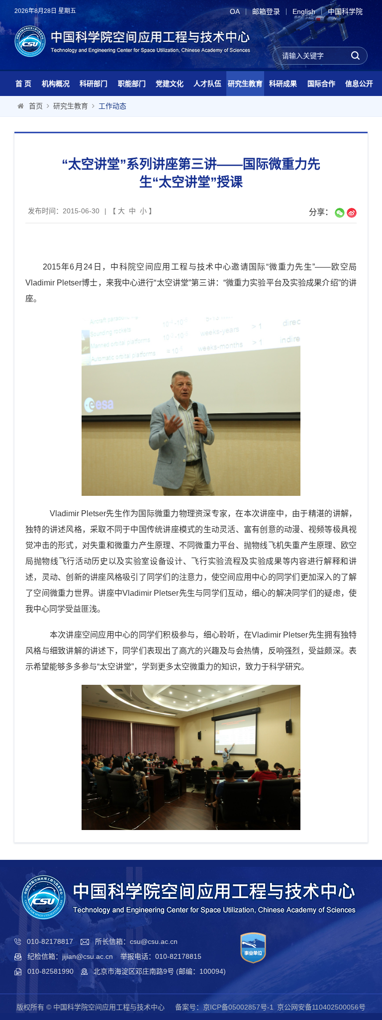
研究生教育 (245, 84)
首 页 (23, 84)
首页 (36, 106)
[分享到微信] (340, 213)
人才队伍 (207, 84)
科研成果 (283, 84)
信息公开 (359, 84)
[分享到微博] (352, 213)
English (303, 11)
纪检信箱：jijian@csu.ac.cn (70, 956)
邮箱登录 (266, 11)
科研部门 (93, 84)
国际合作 (321, 84)
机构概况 (56, 84)
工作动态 (112, 106)
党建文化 (170, 84)
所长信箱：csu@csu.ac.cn (136, 941)
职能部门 (132, 84)
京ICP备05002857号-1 (238, 1007)
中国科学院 (345, 11)
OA (235, 11)
